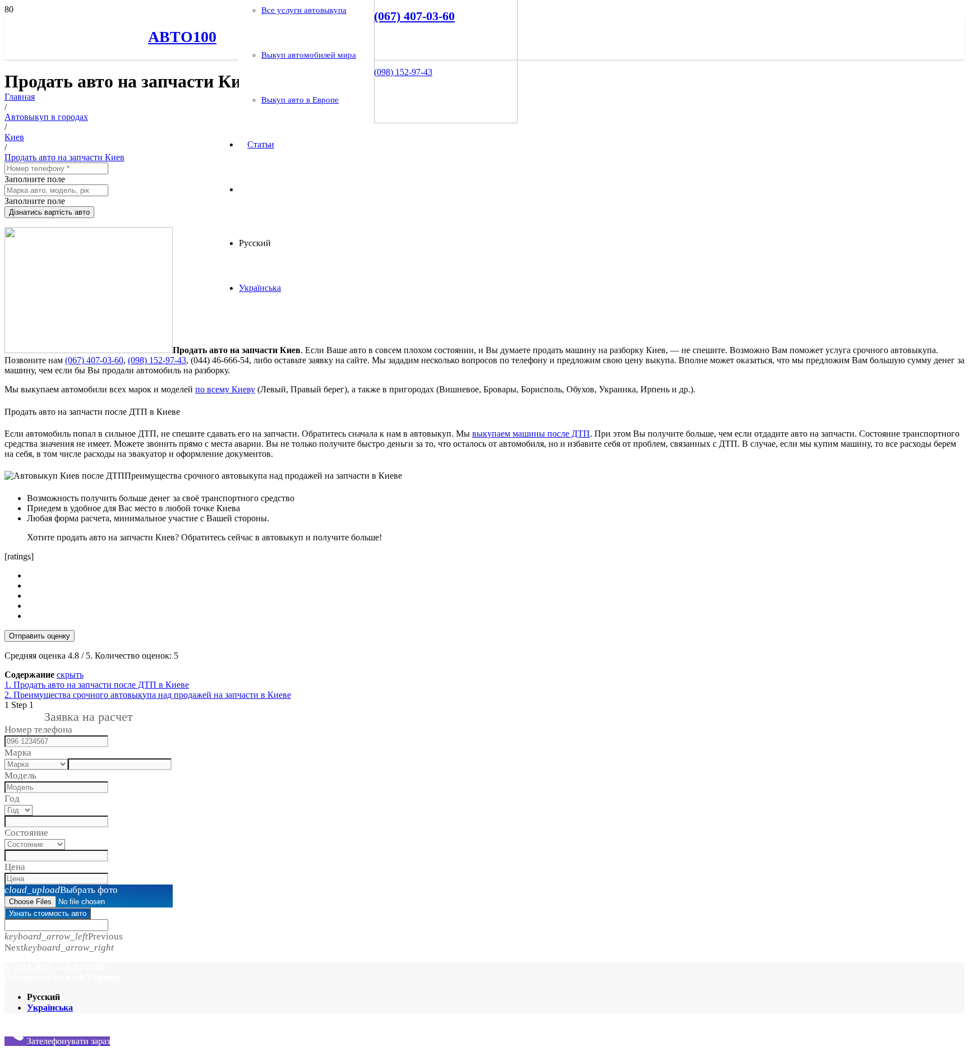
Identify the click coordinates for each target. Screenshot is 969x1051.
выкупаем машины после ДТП (531, 433)
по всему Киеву (225, 389)
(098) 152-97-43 (157, 360)
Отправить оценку (39, 636)
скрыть (70, 674)
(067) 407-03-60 (94, 360)
